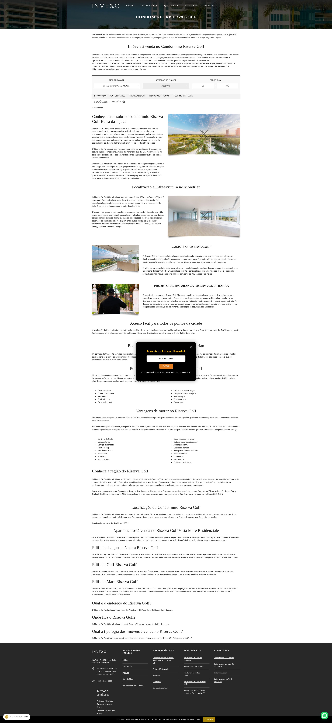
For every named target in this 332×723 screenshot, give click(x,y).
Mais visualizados (137, 96)
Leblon (125, 660)
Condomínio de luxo (160, 688)
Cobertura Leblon (220, 673)
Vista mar (156, 675)
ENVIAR (166, 366)
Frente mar (157, 682)
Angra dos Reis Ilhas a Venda (133, 685)
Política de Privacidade (105, 701)
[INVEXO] (105, 6)
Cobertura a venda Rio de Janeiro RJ (223, 680)
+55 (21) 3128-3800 (104, 681)
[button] (117, 86)
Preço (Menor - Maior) (183, 96)
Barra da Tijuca (128, 679)
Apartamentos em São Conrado (192, 674)
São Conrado (127, 666)
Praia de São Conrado (160, 669)
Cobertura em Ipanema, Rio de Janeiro (224, 665)
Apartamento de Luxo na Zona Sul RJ (195, 683)
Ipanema (126, 673)
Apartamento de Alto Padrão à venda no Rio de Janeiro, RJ (194, 692)
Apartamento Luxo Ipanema (194, 666)
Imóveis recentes (117, 96)
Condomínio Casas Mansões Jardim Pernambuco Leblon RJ (163, 660)
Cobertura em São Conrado (224, 658)
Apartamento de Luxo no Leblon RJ (193, 659)
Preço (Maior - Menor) (159, 96)
